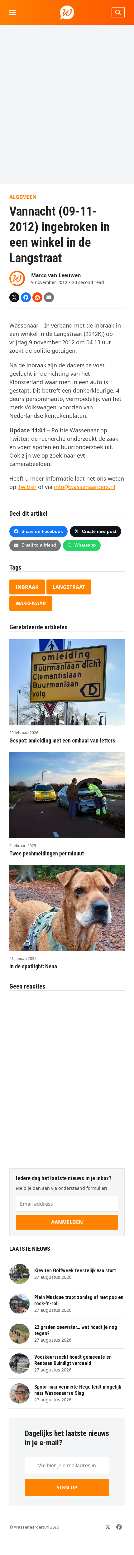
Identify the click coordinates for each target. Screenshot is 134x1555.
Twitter (27, 487)
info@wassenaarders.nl (84, 487)
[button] (12, 12)
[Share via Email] (49, 297)
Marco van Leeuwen (56, 275)
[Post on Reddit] (37, 297)
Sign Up (67, 1487)
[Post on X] (14, 297)
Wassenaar (31, 603)
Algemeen (22, 196)
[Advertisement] (67, 104)
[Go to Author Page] (17, 277)
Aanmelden (67, 1222)
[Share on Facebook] (26, 297)
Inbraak (27, 587)
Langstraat (69, 587)
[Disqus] (67, 1076)
